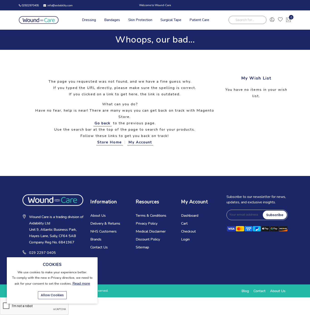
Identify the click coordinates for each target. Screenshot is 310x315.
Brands (95, 239)
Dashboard (189, 215)
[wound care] (39, 20)
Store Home (109, 142)
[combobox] (248, 20)
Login (185, 239)
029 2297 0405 (42, 252)
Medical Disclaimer (151, 231)
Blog (245, 291)
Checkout (188, 231)
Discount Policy (148, 239)
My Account (140, 142)
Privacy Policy (146, 223)
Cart (184, 223)
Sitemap (142, 247)
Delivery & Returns (105, 223)
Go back (103, 123)
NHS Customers (103, 231)
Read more (81, 283)
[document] (52, 280)
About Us (98, 215)
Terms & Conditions (151, 215)
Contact (259, 291)
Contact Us (99, 247)
